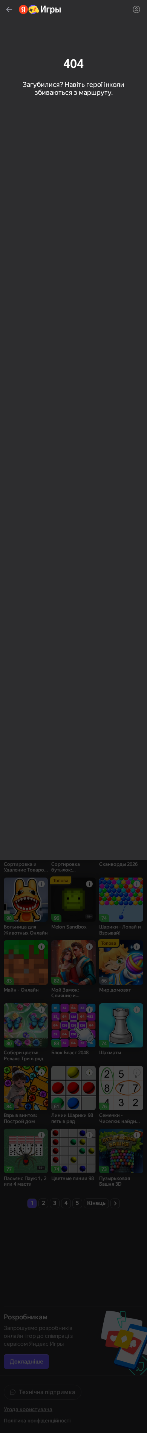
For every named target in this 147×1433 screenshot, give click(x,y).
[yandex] (40, 9)
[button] (73, 716)
